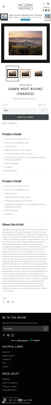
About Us (6, 352)
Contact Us (6, 359)
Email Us (46, 7)
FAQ (4, 363)
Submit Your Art (8, 356)
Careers (5, 366)
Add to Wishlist (9, 123)
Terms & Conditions (10, 383)
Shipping (5, 379)
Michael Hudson (25, 85)
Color (4, 105)
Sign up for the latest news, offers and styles (19, 323)
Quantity (42, 105)
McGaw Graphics (13, 397)
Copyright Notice (9, 390)
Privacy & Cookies (9, 386)
